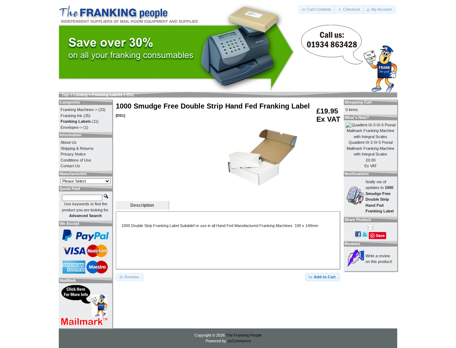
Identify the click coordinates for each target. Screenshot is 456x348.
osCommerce (239, 341)
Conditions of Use (76, 160)
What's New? (356, 117)
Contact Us (70, 166)
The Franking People (244, 335)
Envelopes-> (71, 127)
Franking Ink (71, 116)
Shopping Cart (358, 102)
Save (380, 235)
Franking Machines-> (79, 109)
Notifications (356, 174)
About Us (69, 142)
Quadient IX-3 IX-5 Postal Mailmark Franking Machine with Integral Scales (370, 148)
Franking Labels (107, 95)
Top (65, 95)
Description (142, 205)
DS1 (130, 95)
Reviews (352, 244)
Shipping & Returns (77, 148)
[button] (317, 9)
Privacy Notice (73, 154)
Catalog (80, 95)
